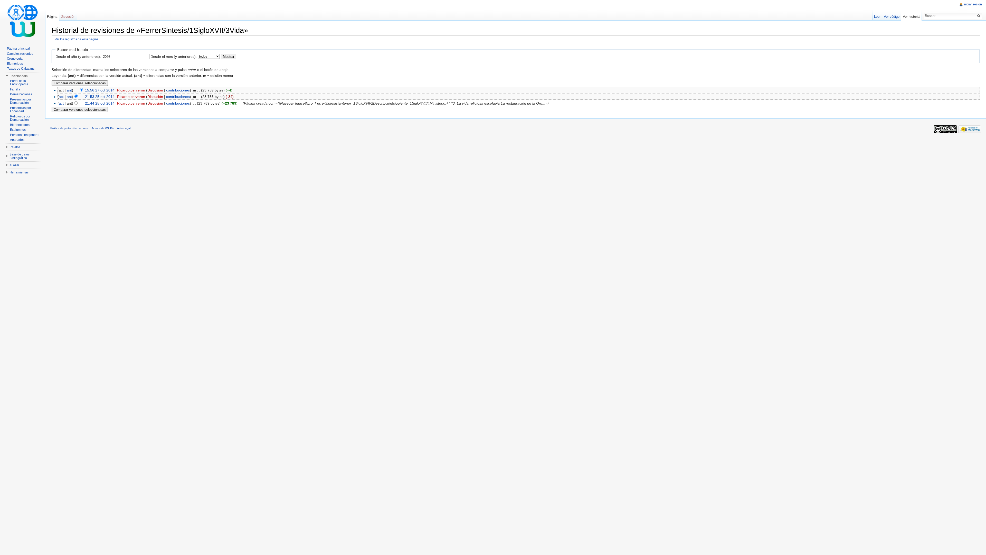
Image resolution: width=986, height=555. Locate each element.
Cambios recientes (20, 53)
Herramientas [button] (19, 172)
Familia (15, 89)
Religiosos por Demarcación (20, 118)
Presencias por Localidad (20, 109)
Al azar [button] (14, 165)
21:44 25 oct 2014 (100, 103)
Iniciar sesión (972, 4)
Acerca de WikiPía (102, 128)
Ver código (891, 16)
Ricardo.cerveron (131, 90)
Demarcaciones (21, 94)
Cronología (15, 58)
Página (52, 16)
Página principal (18, 48)
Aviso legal (123, 128)
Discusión (155, 90)
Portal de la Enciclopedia (19, 82)
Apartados (17, 140)
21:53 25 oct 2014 (100, 97)
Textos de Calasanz (20, 68)
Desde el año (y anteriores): (78, 56)
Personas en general (24, 135)
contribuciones (178, 90)
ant (69, 90)
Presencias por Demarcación (20, 101)
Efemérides (15, 64)
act (61, 97)
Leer (877, 16)
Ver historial (911, 16)
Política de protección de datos (69, 128)
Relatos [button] (15, 147)
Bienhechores (20, 125)
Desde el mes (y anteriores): (173, 56)
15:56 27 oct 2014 (100, 90)
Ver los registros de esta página (77, 39)
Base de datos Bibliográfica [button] (20, 156)
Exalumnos (18, 130)
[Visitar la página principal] (22, 20)
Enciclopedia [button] (19, 76)
